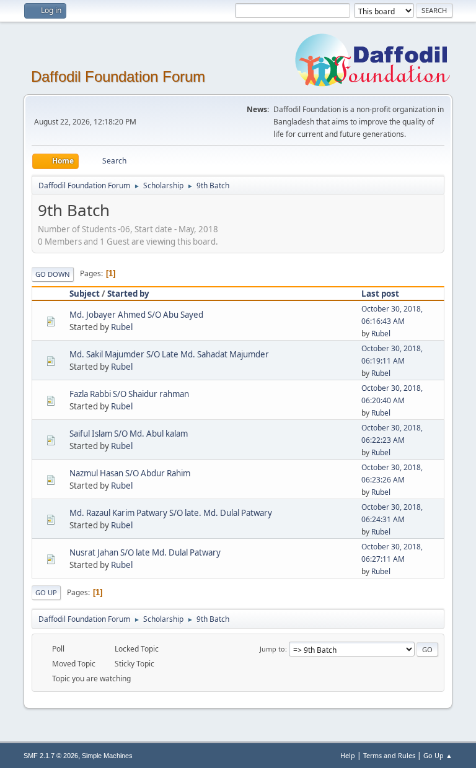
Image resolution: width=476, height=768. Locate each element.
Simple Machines (107, 755)
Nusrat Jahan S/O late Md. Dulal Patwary (145, 552)
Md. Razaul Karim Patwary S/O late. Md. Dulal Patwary (170, 512)
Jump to (272, 648)
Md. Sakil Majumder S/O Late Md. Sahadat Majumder (169, 354)
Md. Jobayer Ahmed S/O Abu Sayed (136, 314)
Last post (380, 293)
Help (347, 755)
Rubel (122, 327)
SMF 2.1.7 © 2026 (51, 755)
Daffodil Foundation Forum (118, 76)
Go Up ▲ (437, 755)
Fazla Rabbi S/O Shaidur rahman (129, 393)
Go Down (52, 274)
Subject (84, 293)
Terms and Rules (389, 755)
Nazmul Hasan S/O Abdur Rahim (129, 473)
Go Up (46, 592)
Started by (128, 293)
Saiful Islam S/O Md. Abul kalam (128, 433)
